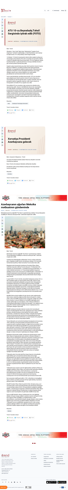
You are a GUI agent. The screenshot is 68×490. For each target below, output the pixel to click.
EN (60, 487)
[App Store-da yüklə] (51, 482)
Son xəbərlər (33, 456)
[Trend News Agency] (5, 455)
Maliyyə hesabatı (47, 466)
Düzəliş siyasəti (47, 464)
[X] (8, 482)
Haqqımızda (46, 456)
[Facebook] (6, 482)
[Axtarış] (45, 10)
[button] (2, 19)
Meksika (9, 411)
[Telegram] (14, 482)
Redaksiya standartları (48, 462)
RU (65, 487)
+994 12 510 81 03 (5, 471)
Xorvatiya (10, 174)
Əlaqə (45, 460)
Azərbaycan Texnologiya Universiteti (20, 103)
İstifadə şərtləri (59, 456)
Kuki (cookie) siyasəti (60, 463)
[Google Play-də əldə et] (61, 482)
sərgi (9, 103)
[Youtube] (11, 482)
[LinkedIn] (17, 482)
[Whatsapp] (3, 482)
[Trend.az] (6, 10)
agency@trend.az (5, 473)
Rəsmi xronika (34, 458)
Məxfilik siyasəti (59, 458)
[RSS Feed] (20, 482)
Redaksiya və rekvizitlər (48, 458)
